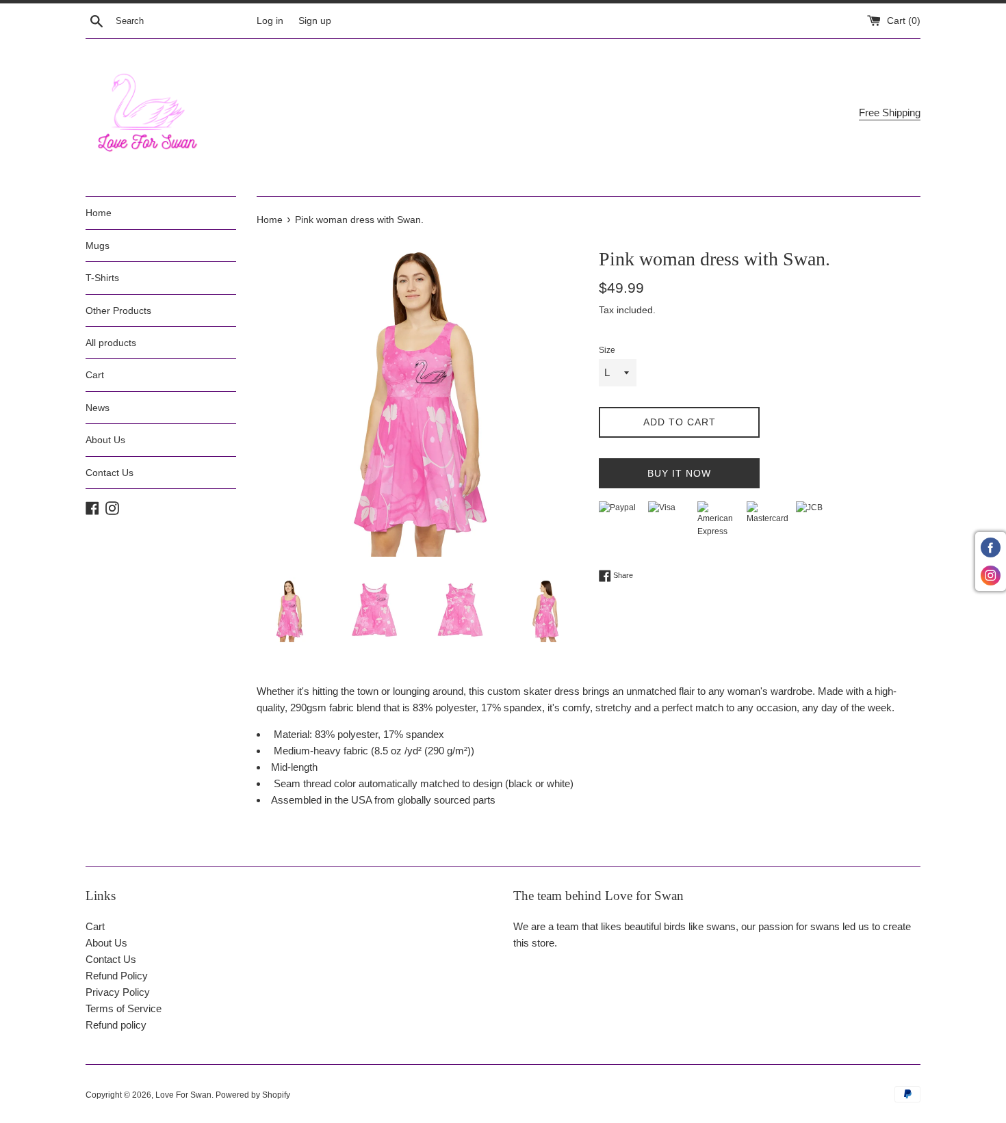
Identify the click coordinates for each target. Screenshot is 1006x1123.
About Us (105, 439)
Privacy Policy (118, 992)
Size (607, 350)
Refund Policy (117, 975)
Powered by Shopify (253, 1095)
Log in (270, 21)
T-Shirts (102, 277)
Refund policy (116, 1025)
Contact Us (109, 472)
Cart (95, 374)
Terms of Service (124, 1008)
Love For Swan (183, 1095)
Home (99, 212)
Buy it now (679, 473)
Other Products (118, 310)
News (97, 407)
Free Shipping (889, 112)
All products (111, 342)
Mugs (97, 245)
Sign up (314, 21)
